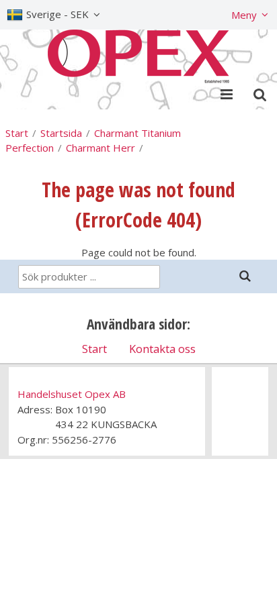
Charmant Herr (100, 147)
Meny (244, 14)
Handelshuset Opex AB (71, 394)
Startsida (61, 133)
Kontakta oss (162, 348)
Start (16, 133)
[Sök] (244, 276)
